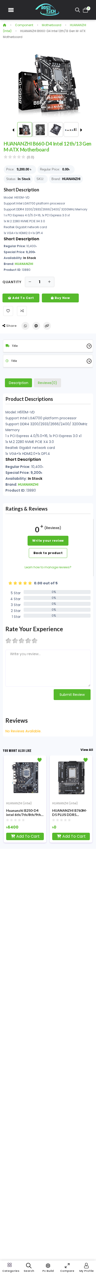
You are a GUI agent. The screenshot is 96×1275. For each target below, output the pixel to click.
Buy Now (62, 298)
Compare (67, 1271)
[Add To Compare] (22, 311)
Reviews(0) (47, 382)
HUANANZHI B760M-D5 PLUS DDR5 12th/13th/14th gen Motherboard (69, 813)
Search (29, 1271)
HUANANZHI (71, 179)
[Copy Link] (47, 326)
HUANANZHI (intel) (19, 803)
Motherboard (51, 25)
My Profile (86, 1271)
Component (24, 25)
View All (86, 750)
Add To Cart (23, 298)
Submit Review (72, 694)
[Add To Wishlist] (8, 311)
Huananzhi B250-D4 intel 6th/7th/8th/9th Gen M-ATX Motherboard (23, 813)
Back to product (48, 553)
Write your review (48, 540)
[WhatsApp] (25, 326)
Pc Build (48, 1271)
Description (18, 382)
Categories (9, 1271)
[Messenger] (36, 326)
